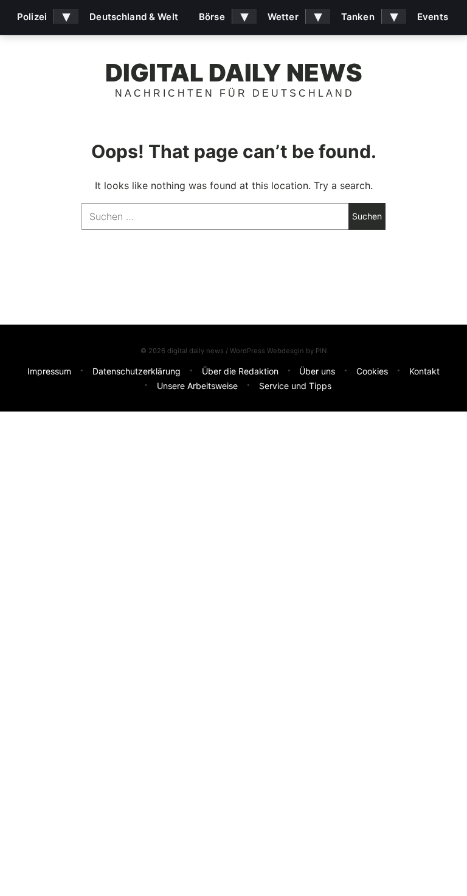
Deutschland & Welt (133, 16)
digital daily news (233, 73)
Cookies (372, 371)
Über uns (317, 371)
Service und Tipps (295, 386)
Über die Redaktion (240, 371)
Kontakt (424, 371)
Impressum (49, 371)
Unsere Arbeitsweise (197, 386)
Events (432, 16)
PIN (321, 350)
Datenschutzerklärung (136, 371)
